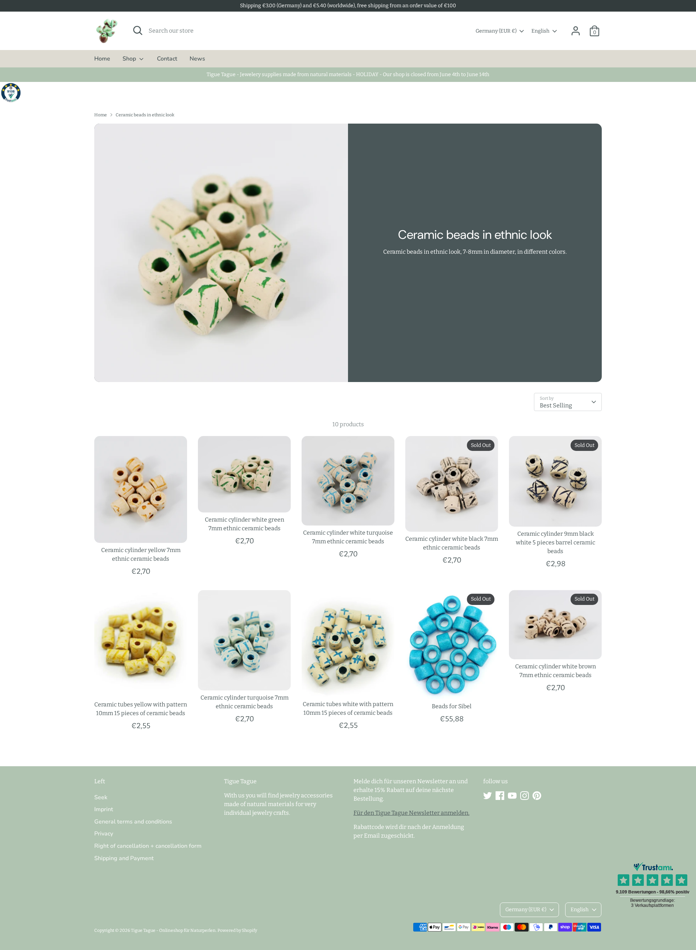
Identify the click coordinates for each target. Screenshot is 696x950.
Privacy (103, 834)
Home (102, 59)
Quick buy (141, 530)
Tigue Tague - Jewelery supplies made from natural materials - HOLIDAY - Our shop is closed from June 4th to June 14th (348, 74)
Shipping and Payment (124, 858)
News (197, 59)
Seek (100, 797)
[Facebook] (500, 795)
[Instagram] (524, 795)
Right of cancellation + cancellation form (148, 846)
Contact (167, 59)
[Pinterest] (537, 795)
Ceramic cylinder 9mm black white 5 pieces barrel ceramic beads (555, 542)
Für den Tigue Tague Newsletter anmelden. (411, 812)
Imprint (103, 809)
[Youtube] (512, 795)
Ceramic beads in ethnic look (145, 114)
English (540, 31)
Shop (130, 59)
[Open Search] (137, 30)
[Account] (575, 31)
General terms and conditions (133, 822)
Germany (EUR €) (496, 31)
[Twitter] (487, 795)
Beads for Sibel (452, 706)
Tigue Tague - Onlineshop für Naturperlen (173, 930)
